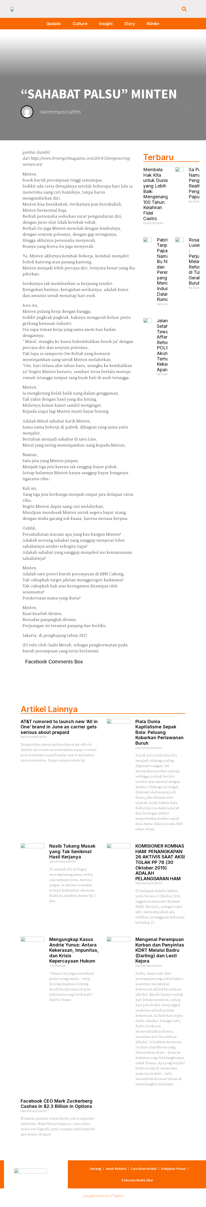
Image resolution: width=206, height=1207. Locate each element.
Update (53, 23)
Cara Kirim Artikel (144, 1169)
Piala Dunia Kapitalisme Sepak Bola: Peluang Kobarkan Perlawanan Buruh (159, 732)
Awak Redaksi (116, 1169)
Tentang (95, 1169)
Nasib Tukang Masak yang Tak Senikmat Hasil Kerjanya (72, 851)
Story (129, 23)
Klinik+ (153, 23)
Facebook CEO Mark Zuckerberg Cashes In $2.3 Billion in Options (56, 1103)
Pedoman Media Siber (137, 1180)
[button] (184, 9)
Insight (106, 23)
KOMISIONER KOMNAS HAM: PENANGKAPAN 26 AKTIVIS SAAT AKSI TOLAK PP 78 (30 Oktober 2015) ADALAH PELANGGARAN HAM (160, 862)
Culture (80, 23)
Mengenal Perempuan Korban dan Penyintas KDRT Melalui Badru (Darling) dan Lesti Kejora (159, 950)
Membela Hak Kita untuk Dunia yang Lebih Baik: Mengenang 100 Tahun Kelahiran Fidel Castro (155, 194)
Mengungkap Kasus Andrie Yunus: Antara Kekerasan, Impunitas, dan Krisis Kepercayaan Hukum (74, 950)
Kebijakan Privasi (173, 1169)
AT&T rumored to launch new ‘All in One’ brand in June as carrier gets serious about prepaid (59, 727)
